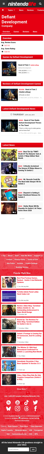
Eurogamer (38, 430)
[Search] (40, 3)
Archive (20, 263)
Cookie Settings (31, 263)
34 (15, 130)
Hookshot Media (14, 416)
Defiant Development (14, 19)
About (10, 256)
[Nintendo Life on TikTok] (26, 403)
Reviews (26, 32)
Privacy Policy (20, 260)
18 (14, 199)
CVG (30, 434)
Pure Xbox (24, 426)
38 (15, 99)
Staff (17, 256)
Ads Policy (11, 263)
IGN (30, 430)
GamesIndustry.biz (19, 434)
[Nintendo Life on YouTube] (17, 403)
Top (4, 256)
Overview (6, 32)
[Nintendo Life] (22, 4)
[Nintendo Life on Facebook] (35, 409)
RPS (36, 434)
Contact (9, 260)
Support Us (38, 256)
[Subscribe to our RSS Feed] (8, 403)
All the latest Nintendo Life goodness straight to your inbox (22, 443)
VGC (8, 434)
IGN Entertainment (33, 416)
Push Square (13, 426)
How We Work (26, 256)
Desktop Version (22, 267)
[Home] (3, 10)
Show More (21, 389)
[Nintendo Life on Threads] (26, 409)
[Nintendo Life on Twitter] (35, 403)
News (35, 32)
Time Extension (36, 426)
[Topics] (3, 3)
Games (16, 32)
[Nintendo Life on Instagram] (17, 409)
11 (14, 186)
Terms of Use (33, 260)
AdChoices (24, 418)
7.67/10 (7, 46)
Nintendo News (21, 430)
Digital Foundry (7, 430)
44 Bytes (15, 418)
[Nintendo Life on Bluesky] (8, 409)
